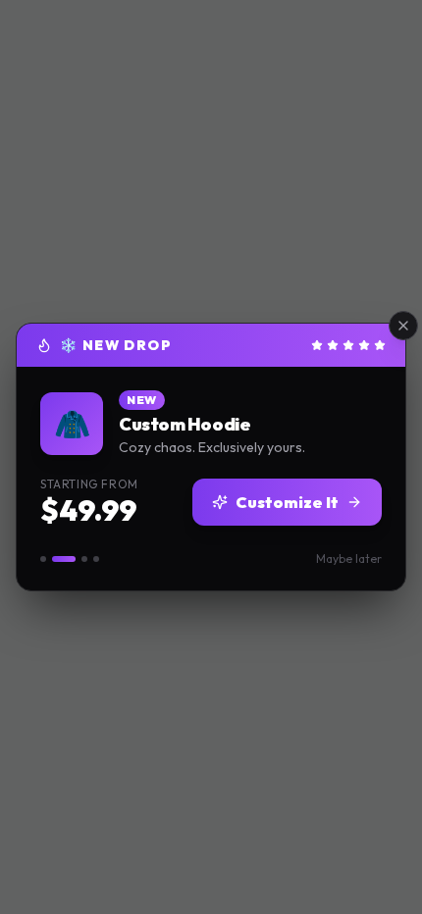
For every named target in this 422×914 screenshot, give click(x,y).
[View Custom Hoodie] (64, 559)
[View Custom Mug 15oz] (84, 559)
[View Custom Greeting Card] (96, 559)
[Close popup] (403, 325)
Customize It (287, 502)
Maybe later (349, 558)
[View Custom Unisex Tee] (43, 559)
